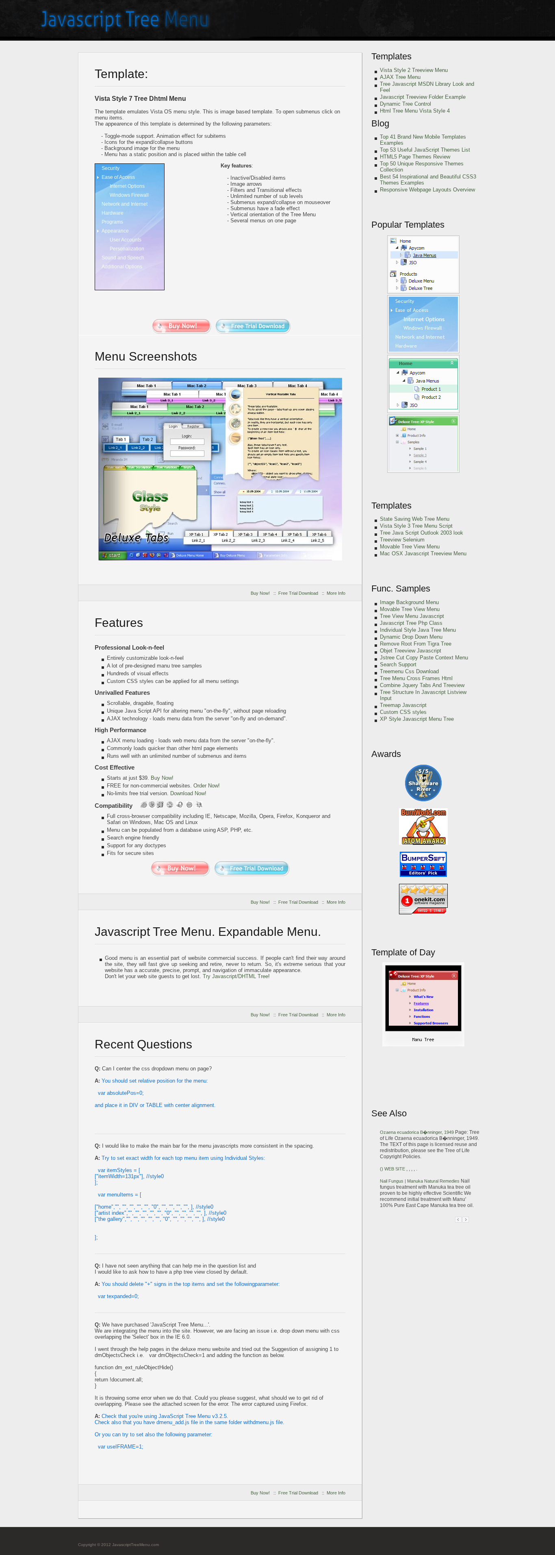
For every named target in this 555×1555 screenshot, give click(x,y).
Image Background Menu (409, 602)
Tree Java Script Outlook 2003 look (421, 533)
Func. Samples (400, 588)
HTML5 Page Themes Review (415, 157)
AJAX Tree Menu (400, 77)
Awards (386, 754)
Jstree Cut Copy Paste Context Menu (424, 658)
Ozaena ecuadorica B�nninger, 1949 (417, 1132)
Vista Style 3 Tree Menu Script (416, 526)
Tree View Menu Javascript (412, 616)
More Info (336, 593)
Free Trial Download (298, 593)
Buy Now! (260, 593)
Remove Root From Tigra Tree (415, 644)
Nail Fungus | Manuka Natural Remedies (420, 1181)
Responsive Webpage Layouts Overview (427, 190)
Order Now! (206, 786)
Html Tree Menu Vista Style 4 (415, 111)
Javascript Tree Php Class (411, 623)
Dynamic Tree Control (405, 104)
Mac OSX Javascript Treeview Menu (423, 553)
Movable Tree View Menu (410, 547)
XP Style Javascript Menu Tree (417, 719)
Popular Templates (407, 225)
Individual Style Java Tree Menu (418, 630)
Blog (380, 123)
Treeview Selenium (402, 540)
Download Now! (188, 793)
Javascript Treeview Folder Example (423, 97)
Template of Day (403, 952)
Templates (391, 56)
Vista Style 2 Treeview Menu (414, 70)
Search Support (398, 664)
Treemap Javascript (403, 705)
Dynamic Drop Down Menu (411, 637)
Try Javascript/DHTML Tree (235, 976)
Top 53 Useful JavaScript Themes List (425, 150)
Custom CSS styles (403, 712)
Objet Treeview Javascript (410, 651)
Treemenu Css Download (409, 671)
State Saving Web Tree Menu (414, 519)
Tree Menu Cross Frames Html (416, 678)
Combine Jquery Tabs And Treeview (422, 685)
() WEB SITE (393, 1168)
